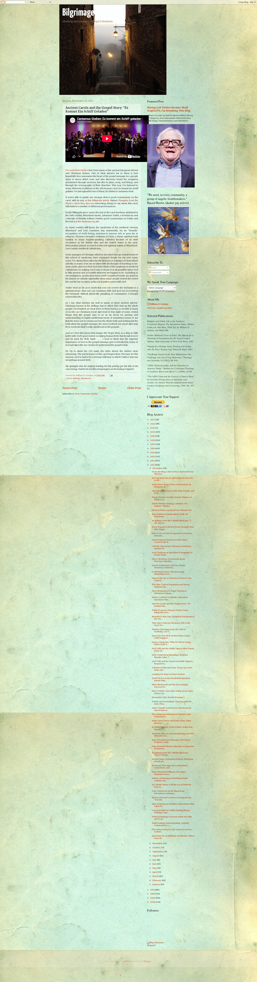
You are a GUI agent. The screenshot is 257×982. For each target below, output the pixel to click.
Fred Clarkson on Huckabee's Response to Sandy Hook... (172, 553)
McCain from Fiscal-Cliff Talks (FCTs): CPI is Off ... (172, 479)
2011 (152, 889)
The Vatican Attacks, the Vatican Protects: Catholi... (172, 830)
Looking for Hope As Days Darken (168, 674)
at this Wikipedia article (97, 200)
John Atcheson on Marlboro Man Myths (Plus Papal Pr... (173, 805)
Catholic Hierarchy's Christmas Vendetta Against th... (171, 547)
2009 (153, 898)
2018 (152, 440)
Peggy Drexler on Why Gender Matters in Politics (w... (172, 498)
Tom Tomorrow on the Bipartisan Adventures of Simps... (168, 792)
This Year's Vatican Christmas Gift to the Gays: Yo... (171, 624)
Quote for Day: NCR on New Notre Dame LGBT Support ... (171, 636)
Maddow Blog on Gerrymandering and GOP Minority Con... (173, 734)
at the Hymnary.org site (87, 221)
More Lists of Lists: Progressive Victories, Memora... (172, 534)
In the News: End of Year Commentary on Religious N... (171, 485)
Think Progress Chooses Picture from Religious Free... (170, 611)
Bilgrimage (78, 13)
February (157, 880)
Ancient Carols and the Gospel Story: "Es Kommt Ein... (171, 604)
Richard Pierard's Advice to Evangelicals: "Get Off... (171, 798)
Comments (156, 272)
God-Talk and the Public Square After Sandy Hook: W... (173, 649)
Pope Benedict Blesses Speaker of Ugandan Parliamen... (173, 747)
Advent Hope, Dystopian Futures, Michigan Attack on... (172, 760)
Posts (153, 267)
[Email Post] (111, 375)
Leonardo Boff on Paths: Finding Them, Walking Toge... (171, 811)
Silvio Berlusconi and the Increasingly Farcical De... (170, 685)
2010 (152, 893)
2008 (153, 902)
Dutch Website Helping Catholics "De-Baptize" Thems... (170, 504)
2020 (153, 432)
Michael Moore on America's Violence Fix (172, 510)
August (156, 855)
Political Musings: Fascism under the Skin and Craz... (172, 817)
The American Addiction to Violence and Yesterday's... (171, 715)
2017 (152, 444)
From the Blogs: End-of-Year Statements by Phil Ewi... (173, 472)
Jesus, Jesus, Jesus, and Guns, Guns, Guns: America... (171, 721)
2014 (152, 456)
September (158, 851)
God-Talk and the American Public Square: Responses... (172, 662)
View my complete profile (159, 308)
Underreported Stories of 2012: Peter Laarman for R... (169, 541)
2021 (152, 428)
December (157, 468)
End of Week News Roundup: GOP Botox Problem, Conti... (171, 741)
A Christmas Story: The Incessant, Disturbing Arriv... (168, 572)
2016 (152, 448)
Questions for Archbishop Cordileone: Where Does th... (173, 837)
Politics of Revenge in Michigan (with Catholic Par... (169, 779)
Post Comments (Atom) (86, 394)
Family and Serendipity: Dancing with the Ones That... (172, 702)
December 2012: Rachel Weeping (167, 697)
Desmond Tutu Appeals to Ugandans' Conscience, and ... (170, 766)
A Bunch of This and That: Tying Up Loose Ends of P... (172, 668)
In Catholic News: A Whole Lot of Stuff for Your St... (171, 785)
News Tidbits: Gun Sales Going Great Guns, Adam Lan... (172, 692)
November (157, 843)
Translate (170, 291)
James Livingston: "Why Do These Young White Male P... (171, 643)
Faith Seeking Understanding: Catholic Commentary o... (170, 824)
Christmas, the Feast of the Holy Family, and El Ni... (173, 492)
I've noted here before (76, 170)
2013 (152, 460)
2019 (152, 436)
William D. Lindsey (159, 304)
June (154, 864)
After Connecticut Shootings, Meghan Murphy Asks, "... (170, 656)
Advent (76, 378)
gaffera (127, 961)
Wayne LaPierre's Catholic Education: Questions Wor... (170, 598)
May (154, 868)
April (155, 872)
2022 (153, 423)
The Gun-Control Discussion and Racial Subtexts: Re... (170, 585)
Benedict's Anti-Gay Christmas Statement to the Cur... (173, 617)
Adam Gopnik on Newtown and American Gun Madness (171, 709)
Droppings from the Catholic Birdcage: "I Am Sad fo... (171, 521)
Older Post (134, 388)
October (156, 847)
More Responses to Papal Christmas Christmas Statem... (169, 592)
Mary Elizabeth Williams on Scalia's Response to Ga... (169, 773)
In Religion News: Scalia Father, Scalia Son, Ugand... (172, 728)
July (154, 860)
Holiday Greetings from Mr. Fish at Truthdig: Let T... (168, 630)
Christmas (86, 378)
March (155, 876)
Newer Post (69, 388)
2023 (153, 419)
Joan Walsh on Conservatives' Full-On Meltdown (170, 515)
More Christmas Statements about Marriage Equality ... (168, 560)
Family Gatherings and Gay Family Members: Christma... (168, 566)
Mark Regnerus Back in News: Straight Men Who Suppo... (173, 528)
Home (102, 388)
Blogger (147, 961)
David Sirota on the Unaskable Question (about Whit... (171, 679)
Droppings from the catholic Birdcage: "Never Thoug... (170, 753)
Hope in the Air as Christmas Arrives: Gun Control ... (171, 579)
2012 (152, 465)
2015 (152, 452)
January (156, 884)
